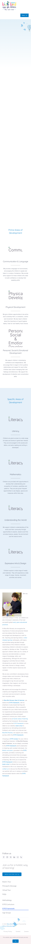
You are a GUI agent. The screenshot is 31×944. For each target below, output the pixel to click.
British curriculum (7, 750)
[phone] (21, 857)
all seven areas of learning (20, 719)
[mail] (17, 857)
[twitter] (10, 857)
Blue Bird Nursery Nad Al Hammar (14, 700)
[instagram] (7, 857)
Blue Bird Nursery (7, 732)
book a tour (19, 726)
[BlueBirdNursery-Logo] (9, 1)
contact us (5, 769)
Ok (15, 941)
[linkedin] (14, 857)
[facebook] (3, 857)
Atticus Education (7, 926)
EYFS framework (14, 702)
